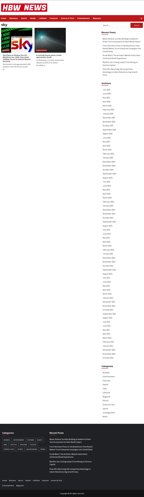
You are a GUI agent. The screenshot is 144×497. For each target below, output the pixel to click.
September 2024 (109, 173)
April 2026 (106, 101)
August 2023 (107, 226)
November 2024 (109, 165)
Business (14, 18)
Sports (24, 18)
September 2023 (109, 221)
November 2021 (109, 306)
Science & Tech (67, 18)
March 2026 (107, 105)
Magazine (97, 18)
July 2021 (106, 322)
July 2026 (106, 89)
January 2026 (108, 113)
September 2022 (109, 270)
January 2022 (108, 298)
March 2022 (107, 294)
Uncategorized (109, 412)
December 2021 (109, 302)
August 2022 (107, 274)
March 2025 (107, 149)
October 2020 (108, 358)
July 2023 (106, 229)
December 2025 (109, 117)
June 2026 (107, 93)
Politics (106, 400)
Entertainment (84, 18)
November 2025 (109, 121)
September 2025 (109, 129)
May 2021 (106, 330)
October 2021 (108, 310)
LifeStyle (42, 18)
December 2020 (109, 350)
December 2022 (109, 258)
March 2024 (107, 197)
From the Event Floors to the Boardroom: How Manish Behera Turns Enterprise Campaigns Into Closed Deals (122, 48)
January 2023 (108, 254)
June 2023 (107, 234)
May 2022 (106, 286)
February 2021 (108, 342)
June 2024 (107, 186)
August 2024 (107, 177)
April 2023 (106, 242)
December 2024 (109, 161)
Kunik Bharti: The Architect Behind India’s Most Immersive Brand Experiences (121, 57)
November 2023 (109, 213)
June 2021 (107, 326)
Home (3, 18)
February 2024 (108, 202)
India (105, 388)
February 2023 (108, 250)
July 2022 (106, 278)
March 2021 (107, 338)
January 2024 (108, 205)
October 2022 (108, 266)
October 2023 (108, 218)
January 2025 (108, 157)
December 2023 (109, 210)
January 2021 (108, 346)
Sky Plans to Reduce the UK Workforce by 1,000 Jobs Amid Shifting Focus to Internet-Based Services (16, 58)
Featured (53, 18)
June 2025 (107, 137)
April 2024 (106, 194)
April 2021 (106, 334)
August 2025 (107, 133)
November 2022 (109, 262)
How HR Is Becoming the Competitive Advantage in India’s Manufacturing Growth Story (120, 72)
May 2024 (106, 189)
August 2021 (107, 318)
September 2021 (109, 314)
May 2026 (106, 97)
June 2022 (107, 282)
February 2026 (108, 109)
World (105, 416)
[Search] (141, 18)
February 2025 (108, 153)
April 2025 (106, 145)
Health (33, 18)
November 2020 (109, 354)
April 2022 (106, 290)
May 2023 (106, 237)
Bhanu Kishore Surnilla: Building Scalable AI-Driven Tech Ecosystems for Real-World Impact (121, 40)
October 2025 (108, 125)
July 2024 (106, 181)
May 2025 (106, 141)
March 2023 (107, 245)
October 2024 (108, 169)
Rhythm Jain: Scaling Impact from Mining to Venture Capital (120, 63)
